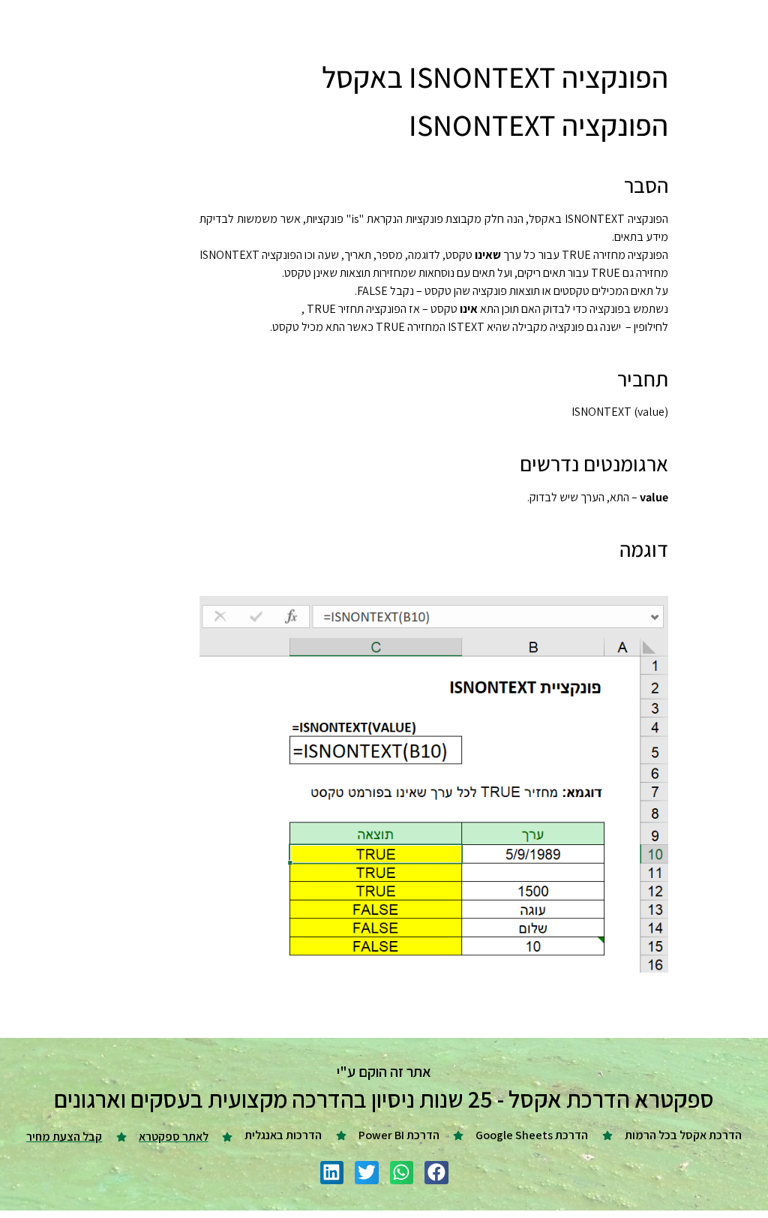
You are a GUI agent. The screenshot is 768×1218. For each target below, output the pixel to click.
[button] (436, 1173)
